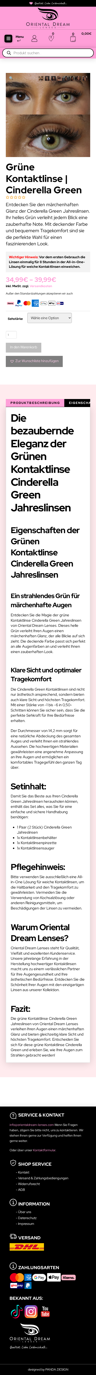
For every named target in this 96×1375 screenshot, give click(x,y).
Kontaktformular (44, 1150)
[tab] (35, 403)
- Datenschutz (26, 1218)
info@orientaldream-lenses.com (32, 1125)
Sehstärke (15, 319)
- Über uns (23, 1212)
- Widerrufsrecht (28, 1183)
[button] (8, 38)
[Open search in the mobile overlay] (48, 53)
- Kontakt (22, 1172)
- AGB (20, 1189)
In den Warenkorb (23, 347)
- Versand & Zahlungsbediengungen (42, 1178)
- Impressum (25, 1223)
